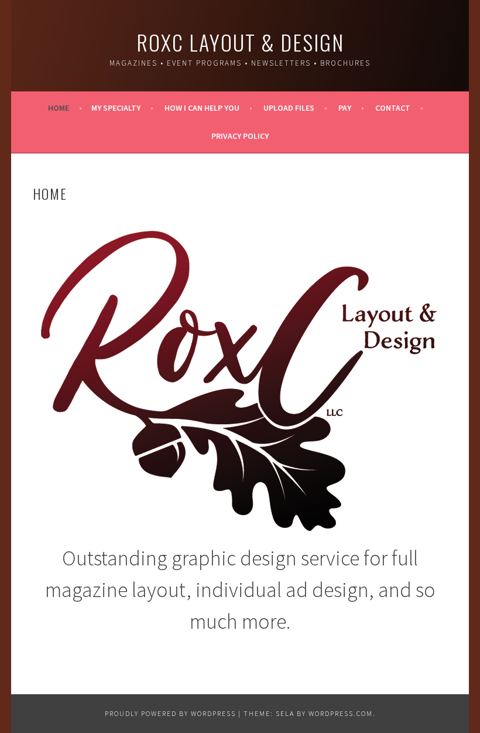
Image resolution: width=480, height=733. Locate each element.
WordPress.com (340, 713)
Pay (344, 108)
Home (58, 108)
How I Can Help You (201, 108)
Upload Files (288, 108)
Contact (392, 108)
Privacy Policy (240, 136)
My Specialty (115, 108)
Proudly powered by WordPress (170, 713)
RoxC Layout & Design (240, 41)
